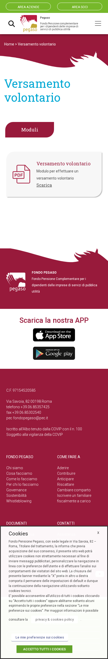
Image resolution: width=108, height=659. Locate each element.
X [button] (98, 533)
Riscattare (65, 484)
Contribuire (66, 473)
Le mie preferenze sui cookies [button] (39, 637)
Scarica (44, 185)
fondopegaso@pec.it (30, 418)
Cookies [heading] (18, 533)
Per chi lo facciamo (22, 484)
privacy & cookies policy (54, 619)
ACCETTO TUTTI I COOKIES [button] (44, 649)
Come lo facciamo (21, 479)
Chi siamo (14, 468)
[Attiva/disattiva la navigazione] (98, 23)
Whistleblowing (18, 501)
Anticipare (65, 479)
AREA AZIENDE (28, 7)
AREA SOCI (80, 7)
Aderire (63, 468)
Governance (16, 490)
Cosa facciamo (19, 473)
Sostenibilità (16, 495)
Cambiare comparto (74, 490)
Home (9, 44)
